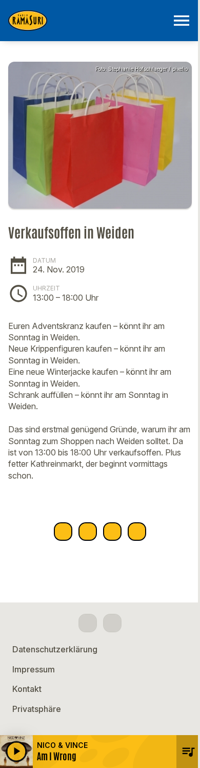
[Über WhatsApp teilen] (112, 531)
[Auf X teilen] (87, 531)
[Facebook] (87, 623)
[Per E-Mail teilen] (137, 531)
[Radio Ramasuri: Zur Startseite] (87, 20)
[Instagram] (112, 623)
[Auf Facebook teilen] (63, 531)
